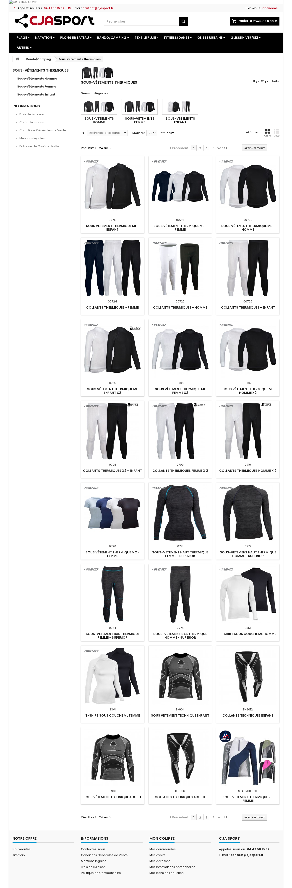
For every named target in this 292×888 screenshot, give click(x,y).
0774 (112, 628)
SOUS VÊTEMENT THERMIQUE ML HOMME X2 (248, 391)
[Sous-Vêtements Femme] (140, 107)
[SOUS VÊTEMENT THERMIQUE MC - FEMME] (112, 512)
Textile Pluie (145, 37)
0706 (180, 383)
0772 (248, 546)
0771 (180, 546)
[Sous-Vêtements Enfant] (180, 107)
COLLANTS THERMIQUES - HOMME (180, 307)
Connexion (270, 8)
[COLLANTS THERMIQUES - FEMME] (112, 268)
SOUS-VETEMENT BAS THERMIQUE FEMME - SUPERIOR (112, 635)
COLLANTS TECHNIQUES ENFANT (248, 715)
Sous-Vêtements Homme (37, 78)
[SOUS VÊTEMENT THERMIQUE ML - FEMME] (180, 186)
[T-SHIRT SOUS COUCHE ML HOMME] (248, 594)
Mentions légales (32, 138)
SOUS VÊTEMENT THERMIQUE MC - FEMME (113, 554)
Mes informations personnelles (172, 867)
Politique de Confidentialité (39, 146)
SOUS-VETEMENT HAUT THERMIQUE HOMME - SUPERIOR (248, 554)
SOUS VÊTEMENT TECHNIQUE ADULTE (112, 797)
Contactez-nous (31, 122)
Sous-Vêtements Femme (36, 86)
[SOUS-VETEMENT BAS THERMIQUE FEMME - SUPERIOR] (112, 594)
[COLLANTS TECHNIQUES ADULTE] (180, 757)
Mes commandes (162, 849)
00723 (247, 220)
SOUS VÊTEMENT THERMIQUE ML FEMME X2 (180, 391)
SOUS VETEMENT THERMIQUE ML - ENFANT (112, 227)
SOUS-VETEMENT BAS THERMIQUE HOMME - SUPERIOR (180, 635)
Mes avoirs (157, 855)
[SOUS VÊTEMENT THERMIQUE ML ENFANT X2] (112, 349)
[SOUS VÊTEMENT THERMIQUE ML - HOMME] (248, 186)
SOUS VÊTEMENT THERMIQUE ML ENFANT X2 (112, 391)
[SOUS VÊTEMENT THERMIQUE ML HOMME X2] (248, 349)
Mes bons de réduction (166, 873)
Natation (43, 37)
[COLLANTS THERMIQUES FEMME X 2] (180, 431)
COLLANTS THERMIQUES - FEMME (112, 307)
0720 (112, 546)
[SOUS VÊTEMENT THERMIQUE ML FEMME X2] (180, 349)
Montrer (138, 133)
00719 (113, 220)
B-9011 (180, 709)
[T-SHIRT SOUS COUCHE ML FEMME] (112, 676)
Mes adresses (159, 861)
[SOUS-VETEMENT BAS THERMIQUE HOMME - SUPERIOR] (180, 594)
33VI (112, 709)
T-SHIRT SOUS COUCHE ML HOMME (248, 634)
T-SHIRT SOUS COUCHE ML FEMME (112, 715)
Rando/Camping (111, 37)
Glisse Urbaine (209, 37)
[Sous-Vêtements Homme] (99, 107)
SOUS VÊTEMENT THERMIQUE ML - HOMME (247, 227)
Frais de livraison (31, 114)
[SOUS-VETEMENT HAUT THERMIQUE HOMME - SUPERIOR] (248, 512)
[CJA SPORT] (55, 21)
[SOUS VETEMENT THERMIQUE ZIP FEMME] (248, 757)
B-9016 (180, 791)
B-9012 (248, 709)
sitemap (19, 855)
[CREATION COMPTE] (146, 2)
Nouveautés (22, 849)
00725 (180, 301)
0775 (180, 628)
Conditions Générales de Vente (42, 130)
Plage (22, 37)
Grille (267, 135)
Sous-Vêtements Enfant (36, 94)
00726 (247, 301)
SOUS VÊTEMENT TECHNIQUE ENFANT (180, 715)
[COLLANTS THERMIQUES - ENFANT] (248, 268)
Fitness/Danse (176, 37)
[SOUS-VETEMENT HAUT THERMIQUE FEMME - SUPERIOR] (180, 512)
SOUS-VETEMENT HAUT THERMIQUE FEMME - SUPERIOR (180, 554)
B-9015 (112, 791)
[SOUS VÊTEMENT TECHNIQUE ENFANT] (180, 676)
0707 (248, 383)
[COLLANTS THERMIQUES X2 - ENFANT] (112, 431)
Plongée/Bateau (74, 37)
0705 (112, 383)
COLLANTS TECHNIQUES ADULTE (180, 797)
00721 (180, 220)
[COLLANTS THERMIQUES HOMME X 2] (248, 431)
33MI (248, 628)
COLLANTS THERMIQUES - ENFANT (248, 307)
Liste (276, 135)
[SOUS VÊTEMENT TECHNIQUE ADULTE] (112, 757)
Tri (83, 133)
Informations (26, 106)
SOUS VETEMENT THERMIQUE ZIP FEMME (248, 799)
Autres (23, 47)
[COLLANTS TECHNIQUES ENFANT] (248, 676)
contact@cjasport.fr (247, 855)
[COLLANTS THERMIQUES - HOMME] (180, 268)
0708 (112, 464)
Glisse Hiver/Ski (244, 37)
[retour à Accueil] (17, 59)
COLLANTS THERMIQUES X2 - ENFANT (112, 470)
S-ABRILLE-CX (248, 791)
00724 (112, 301)
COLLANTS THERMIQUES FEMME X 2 (180, 470)
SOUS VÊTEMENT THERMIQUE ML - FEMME (180, 227)
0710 (248, 464)
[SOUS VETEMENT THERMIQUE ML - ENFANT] (112, 186)
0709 (180, 464)
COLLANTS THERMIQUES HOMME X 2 (247, 470)
